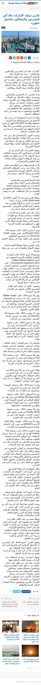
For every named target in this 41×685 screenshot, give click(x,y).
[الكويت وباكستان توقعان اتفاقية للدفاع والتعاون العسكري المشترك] (10, 626)
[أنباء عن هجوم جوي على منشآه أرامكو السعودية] (30, 651)
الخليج (3, 27)
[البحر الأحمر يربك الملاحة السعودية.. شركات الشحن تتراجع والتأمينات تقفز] (10, 651)
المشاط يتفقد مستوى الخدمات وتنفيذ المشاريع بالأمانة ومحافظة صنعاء (10, 604)
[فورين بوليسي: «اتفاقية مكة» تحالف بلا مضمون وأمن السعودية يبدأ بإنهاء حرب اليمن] (30, 626)
